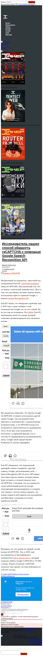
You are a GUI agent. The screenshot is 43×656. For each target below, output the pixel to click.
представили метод (22, 558)
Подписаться (23, 594)
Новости (11, 576)
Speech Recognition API (18, 298)
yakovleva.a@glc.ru (28, 630)
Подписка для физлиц (35, 639)
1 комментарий (8, 269)
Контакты (39, 645)
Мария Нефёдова (9, 265)
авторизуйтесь (6, 606)
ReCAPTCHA (10, 574)
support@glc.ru (30, 628)
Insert (23, 654)
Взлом (6, 576)
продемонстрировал (30, 283)
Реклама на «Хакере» (35, 643)
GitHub (30, 312)
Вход (40, 3)
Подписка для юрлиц (35, 641)
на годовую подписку (27, 4)
